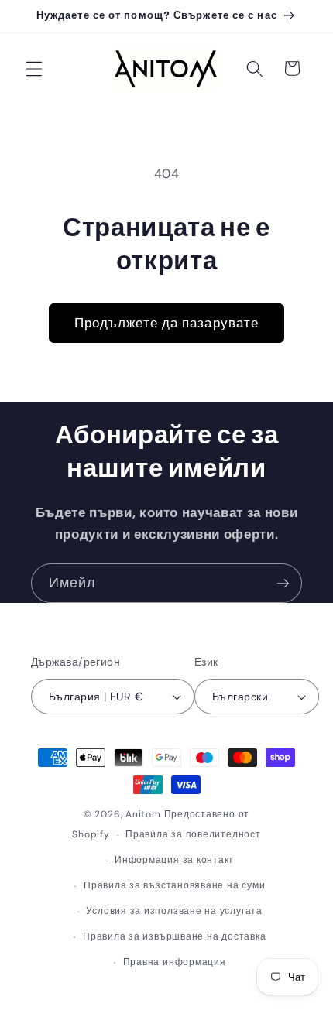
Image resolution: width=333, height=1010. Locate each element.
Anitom (143, 814)
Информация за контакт (174, 860)
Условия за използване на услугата (174, 911)
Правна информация (174, 962)
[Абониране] (282, 583)
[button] (34, 68)
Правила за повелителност (192, 834)
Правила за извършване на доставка (174, 936)
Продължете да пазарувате (166, 323)
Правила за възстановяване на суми (174, 885)
